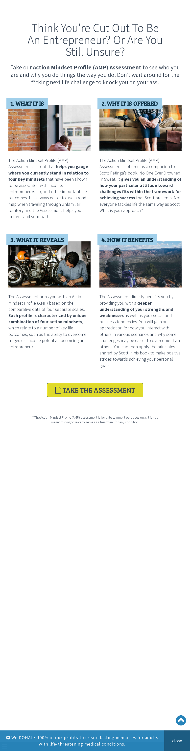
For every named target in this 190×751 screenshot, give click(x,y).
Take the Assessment (95, 390)
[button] (185, 4)
